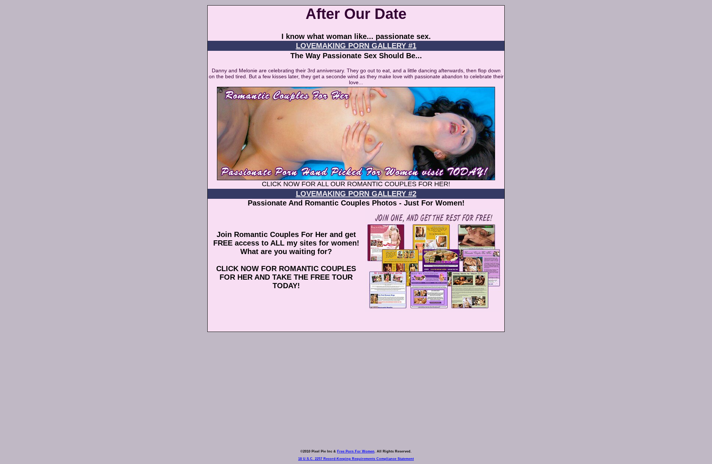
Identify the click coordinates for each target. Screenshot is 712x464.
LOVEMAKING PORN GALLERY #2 (356, 194)
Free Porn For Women (356, 451)
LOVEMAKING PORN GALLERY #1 (356, 46)
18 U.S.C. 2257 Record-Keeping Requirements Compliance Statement (356, 459)
